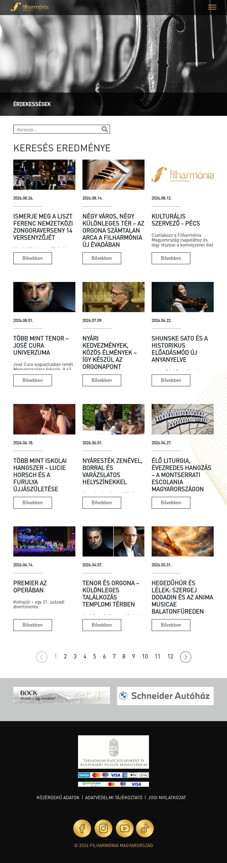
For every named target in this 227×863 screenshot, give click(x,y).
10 (145, 656)
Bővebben (32, 258)
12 (170, 656)
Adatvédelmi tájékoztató (113, 797)
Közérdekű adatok (58, 797)
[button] (212, 8)
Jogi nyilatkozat (167, 797)
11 (157, 656)
